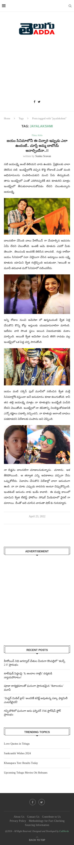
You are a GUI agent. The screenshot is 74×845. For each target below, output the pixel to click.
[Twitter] (39, 102)
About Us (19, 816)
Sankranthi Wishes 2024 (17, 753)
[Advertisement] (37, 68)
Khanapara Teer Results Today (21, 763)
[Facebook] (34, 102)
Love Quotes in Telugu (17, 743)
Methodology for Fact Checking (47, 820)
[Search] (70, 6)
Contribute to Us (51, 816)
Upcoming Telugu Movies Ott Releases (25, 772)
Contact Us (33, 816)
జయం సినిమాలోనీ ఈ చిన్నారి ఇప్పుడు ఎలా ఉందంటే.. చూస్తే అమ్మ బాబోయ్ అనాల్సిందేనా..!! (37, 146)
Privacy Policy (18, 820)
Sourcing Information (37, 825)
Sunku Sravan (43, 156)
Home (7, 118)
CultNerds (64, 831)
